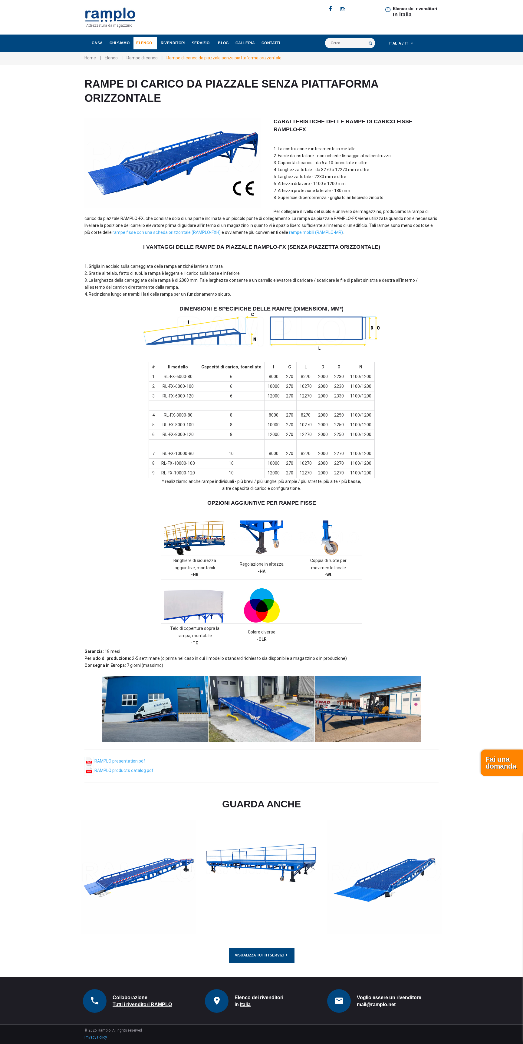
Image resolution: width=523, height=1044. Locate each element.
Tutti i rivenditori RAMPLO (142, 1004)
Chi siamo (120, 43)
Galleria (245, 43)
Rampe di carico (142, 57)
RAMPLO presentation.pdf (119, 761)
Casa (97, 43)
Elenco (144, 43)
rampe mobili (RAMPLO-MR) (316, 232)
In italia (402, 15)
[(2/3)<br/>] (261, 709)
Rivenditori (173, 43)
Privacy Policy (95, 1037)
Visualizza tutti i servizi (259, 955)
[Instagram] (342, 9)
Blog (223, 43)
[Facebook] (330, 9)
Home (90, 57)
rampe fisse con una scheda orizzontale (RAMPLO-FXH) (167, 232)
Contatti (271, 43)
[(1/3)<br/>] (155, 709)
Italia (245, 1004)
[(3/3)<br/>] (368, 709)
